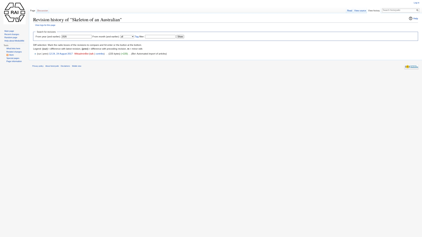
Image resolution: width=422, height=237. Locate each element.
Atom (11, 55)
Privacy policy (38, 66)
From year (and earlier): (48, 36)
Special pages (12, 58)
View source (360, 10)
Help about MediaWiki (14, 41)
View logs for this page (45, 25)
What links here (13, 48)
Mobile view (76, 66)
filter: (139, 36)
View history (374, 10)
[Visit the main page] (14, 13)
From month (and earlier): (106, 36)
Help (415, 18)
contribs (100, 53)
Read (349, 10)
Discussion (42, 10)
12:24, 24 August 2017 (61, 53)
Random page (10, 37)
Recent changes (11, 34)
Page (32, 10)
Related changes (14, 52)
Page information (14, 61)
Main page (9, 31)
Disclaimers (65, 66)
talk (92, 53)
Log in (416, 3)
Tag (137, 36)
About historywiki (52, 66)
